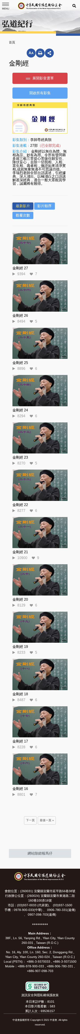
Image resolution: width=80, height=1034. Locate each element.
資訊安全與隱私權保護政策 (40, 995)
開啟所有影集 (40, 93)
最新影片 (23, 206)
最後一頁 (45, 820)
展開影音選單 (43, 78)
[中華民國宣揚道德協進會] (40, 5)
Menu (5, 6)
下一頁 (30, 820)
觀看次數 (23, 215)
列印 (40, 53)
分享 (49, 53)
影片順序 (44, 206)
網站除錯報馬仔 (40, 853)
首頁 (12, 42)
